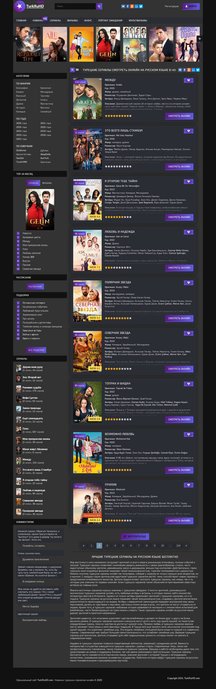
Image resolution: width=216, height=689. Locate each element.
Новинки (38, 20)
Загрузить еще (137, 536)
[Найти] (99, 6)
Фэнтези (44, 107)
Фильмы (72, 20)
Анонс (88, 20)
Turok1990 (21, 162)
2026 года (21, 123)
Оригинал (45, 162)
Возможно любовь (119, 434)
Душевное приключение (36, 559)
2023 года (21, 135)
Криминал (45, 88)
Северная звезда (117, 332)
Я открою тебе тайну (121, 181)
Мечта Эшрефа (31, 606)
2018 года (45, 135)
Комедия (20, 111)
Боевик (20, 92)
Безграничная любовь (35, 620)
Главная (21, 20)
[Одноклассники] (189, 70)
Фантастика (46, 103)
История (20, 107)
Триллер (44, 96)
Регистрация (172, 6)
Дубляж (44, 150)
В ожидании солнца (33, 581)
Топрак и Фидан (117, 383)
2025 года (21, 127)
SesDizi (20, 158)
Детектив (21, 99)
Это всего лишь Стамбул (123, 130)
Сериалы (55, 20)
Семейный (45, 111)
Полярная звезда (118, 282)
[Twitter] (198, 70)
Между (110, 80)
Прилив (111, 484)
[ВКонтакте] (180, 70)
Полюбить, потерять (34, 545)
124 (178, 545)
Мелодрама (46, 92)
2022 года (21, 139)
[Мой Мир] (193, 70)
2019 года (45, 131)
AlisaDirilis (45, 154)
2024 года (21, 131)
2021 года (45, 123)
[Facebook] (184, 70)
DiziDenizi (21, 150)
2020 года (45, 127)
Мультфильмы (138, 20)
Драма (19, 103)
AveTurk (44, 158)
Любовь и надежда (120, 231)
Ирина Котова (23, 154)
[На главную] (29, 6)
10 (130, 115)
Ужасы (43, 99)
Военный (21, 96)
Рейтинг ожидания (110, 20)
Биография (22, 88)
